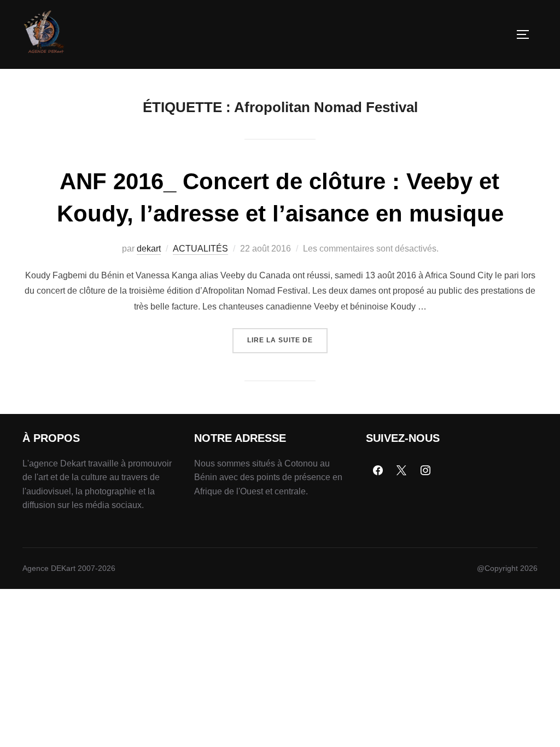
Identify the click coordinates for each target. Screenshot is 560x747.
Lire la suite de (287, 336)
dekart (149, 248)
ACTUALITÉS (200, 248)
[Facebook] (378, 471)
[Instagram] (425, 471)
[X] (402, 471)
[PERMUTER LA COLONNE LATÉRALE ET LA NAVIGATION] (527, 34)
